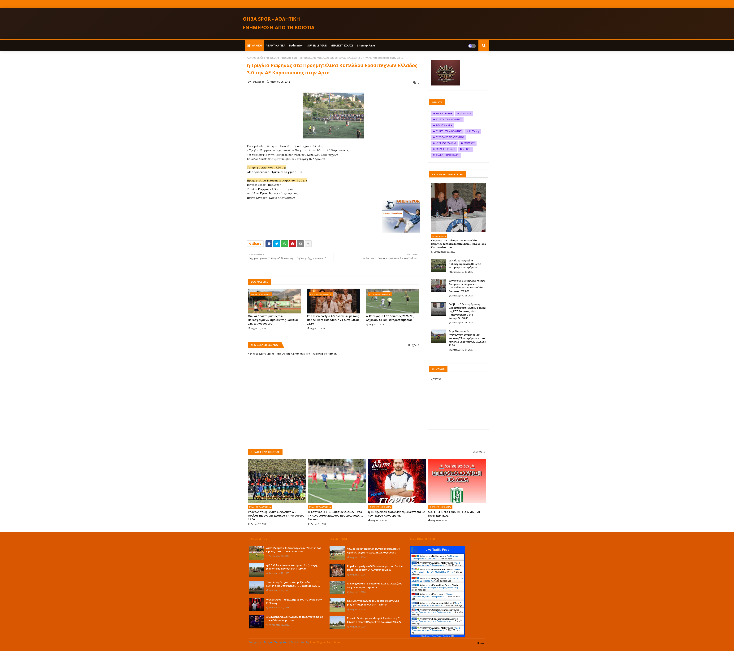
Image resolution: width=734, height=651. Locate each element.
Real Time (436, 636)
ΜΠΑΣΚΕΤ (469, 143)
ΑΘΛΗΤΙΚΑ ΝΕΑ (275, 45)
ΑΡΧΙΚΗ (257, 45)
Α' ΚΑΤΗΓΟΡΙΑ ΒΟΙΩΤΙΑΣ (449, 119)
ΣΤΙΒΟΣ (467, 149)
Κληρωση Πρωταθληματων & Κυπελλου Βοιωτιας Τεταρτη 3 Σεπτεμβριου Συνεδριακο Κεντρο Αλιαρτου (458, 244)
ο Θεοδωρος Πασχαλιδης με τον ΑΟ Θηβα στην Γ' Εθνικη (294, 601)
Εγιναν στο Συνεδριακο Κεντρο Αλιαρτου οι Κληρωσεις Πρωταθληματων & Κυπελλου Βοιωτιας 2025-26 (467, 286)
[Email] (300, 243)
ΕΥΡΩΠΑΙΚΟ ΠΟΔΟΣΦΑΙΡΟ (450, 137)
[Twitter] (276, 243)
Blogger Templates (276, 642)
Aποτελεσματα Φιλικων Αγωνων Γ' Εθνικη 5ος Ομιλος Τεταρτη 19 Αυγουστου (293, 549)
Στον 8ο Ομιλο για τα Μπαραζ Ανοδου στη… (439, 587)
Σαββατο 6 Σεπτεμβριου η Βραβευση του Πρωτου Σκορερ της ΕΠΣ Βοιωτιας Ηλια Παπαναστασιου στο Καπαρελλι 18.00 (467, 311)
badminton (296, 45)
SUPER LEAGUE (317, 45)
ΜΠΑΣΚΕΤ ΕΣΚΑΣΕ (341, 45)
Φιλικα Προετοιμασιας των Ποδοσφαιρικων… (436, 564)
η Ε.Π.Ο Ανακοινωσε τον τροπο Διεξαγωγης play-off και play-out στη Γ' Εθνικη (292, 566)
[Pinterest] (292, 243)
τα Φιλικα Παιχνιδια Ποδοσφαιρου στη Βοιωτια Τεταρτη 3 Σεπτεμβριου (465, 264)
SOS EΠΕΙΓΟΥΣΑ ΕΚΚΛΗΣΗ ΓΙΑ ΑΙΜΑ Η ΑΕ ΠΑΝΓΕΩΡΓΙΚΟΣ (454, 514)
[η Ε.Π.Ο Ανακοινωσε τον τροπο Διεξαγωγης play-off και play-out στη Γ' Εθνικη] (256, 570)
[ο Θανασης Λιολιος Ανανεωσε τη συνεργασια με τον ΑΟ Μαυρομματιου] (256, 621)
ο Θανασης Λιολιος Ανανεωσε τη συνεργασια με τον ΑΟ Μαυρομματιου (294, 618)
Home (480, 643)
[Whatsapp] (284, 243)
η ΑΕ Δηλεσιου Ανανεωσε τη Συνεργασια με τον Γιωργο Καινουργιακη (396, 514)
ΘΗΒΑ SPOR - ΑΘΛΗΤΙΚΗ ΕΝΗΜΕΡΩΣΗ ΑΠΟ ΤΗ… (436, 570)
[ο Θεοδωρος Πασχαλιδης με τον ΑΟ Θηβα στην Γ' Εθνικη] (256, 604)
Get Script (425, 636)
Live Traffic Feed (437, 549)
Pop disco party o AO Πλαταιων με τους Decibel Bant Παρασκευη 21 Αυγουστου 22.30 (333, 319)
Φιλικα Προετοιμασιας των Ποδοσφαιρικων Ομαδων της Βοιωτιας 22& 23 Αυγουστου (273, 319)
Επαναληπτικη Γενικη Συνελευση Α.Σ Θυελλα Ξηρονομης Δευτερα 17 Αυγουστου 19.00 (276, 515)
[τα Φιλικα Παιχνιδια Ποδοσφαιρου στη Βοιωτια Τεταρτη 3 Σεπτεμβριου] (438, 265)
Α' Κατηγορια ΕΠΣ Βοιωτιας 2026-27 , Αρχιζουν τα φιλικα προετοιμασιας (390, 318)
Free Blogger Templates (325, 642)
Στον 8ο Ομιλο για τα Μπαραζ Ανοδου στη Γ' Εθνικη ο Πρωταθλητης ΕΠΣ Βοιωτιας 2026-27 (293, 584)
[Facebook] (269, 243)
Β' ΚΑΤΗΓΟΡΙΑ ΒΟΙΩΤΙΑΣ (449, 131)
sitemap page (366, 45)
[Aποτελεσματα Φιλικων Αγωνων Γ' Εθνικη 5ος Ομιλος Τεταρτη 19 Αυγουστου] (256, 553)
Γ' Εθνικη (474, 131)
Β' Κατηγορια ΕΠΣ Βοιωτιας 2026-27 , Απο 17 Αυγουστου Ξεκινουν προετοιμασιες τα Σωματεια (335, 515)
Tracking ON (448, 636)
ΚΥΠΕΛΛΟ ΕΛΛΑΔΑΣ (446, 143)
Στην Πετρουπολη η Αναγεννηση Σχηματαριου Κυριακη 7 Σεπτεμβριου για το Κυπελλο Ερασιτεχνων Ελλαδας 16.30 (467, 338)
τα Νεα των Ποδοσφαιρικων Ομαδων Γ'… (435, 557)
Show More (479, 451)
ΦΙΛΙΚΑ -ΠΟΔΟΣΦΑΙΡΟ (447, 155)
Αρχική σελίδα (256, 57)
